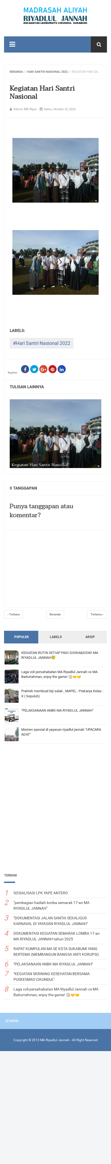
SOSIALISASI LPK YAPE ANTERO (40, 893)
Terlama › (97, 614)
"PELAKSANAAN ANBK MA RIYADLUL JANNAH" (57, 710)
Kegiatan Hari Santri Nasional (42, 92)
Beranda (55, 614)
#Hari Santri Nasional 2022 (41, 343)
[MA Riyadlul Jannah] (55, 16)
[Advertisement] (55, 810)
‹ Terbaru (14, 614)
